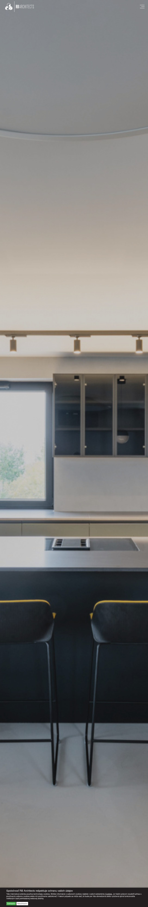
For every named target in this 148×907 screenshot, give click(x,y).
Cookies (108, 894)
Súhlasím (11, 903)
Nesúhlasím (22, 903)
